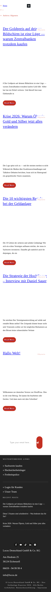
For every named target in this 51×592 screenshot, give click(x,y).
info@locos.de (10, 575)
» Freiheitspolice (11, 474)
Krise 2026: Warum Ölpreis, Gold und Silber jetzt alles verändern (24, 121)
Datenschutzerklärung (25, 587)
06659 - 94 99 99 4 (12, 568)
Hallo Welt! (11, 353)
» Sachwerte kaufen (12, 465)
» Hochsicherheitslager (14, 470)
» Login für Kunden (13, 487)
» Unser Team (10, 491)
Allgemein (41, 30)
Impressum (42, 587)
